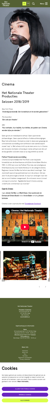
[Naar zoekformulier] (33, 3)
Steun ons (25, 352)
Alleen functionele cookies (25, 389)
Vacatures (25, 351)
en (28, 3)
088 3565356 (25, 315)
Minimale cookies (25, 395)
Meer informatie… (23, 381)
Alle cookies (25, 400)
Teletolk (33, 334)
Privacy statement (25, 359)
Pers (25, 354)
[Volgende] (45, 287)
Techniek (25, 356)
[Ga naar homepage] (6, 3)
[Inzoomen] (3, 280)
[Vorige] (39, 287)
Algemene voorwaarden (25, 357)
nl (24, 3)
